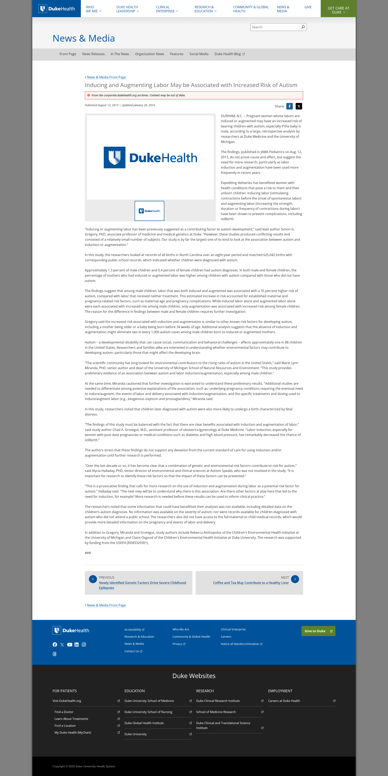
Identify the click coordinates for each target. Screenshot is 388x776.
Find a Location (65, 725)
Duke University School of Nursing (148, 712)
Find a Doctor (64, 712)
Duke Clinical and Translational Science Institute (223, 725)
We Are (92, 9)
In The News (120, 54)
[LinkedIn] (78, 644)
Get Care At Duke (338, 10)
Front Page (68, 54)
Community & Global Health (251, 9)
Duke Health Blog (228, 54)
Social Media (199, 54)
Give (308, 7)
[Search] (303, 27)
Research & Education (204, 9)
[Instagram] (85, 644)
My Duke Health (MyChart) (73, 732)
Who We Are (181, 629)
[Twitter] (63, 644)
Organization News (149, 54)
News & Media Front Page (106, 77)
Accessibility (132, 629)
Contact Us (131, 651)
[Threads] (56, 654)
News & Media (283, 9)
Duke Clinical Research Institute (218, 701)
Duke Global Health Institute (144, 723)
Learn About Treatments (71, 719)
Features (176, 54)
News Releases (93, 54)
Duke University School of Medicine (149, 701)
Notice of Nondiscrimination (240, 644)
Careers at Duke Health (284, 701)
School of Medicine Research (216, 712)
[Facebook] (56, 644)
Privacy (177, 644)
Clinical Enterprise (165, 9)
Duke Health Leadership (127, 9)
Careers (226, 636)
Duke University (135, 734)
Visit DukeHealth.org (67, 701)
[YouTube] (70, 644)
